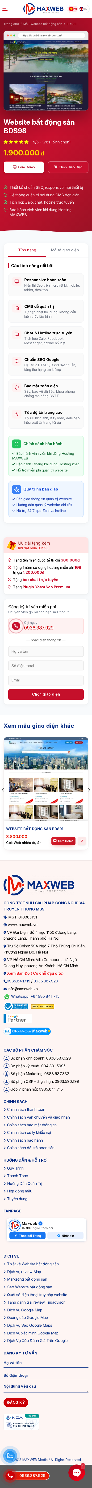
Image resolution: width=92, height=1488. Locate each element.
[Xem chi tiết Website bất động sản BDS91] (82, 841)
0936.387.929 (45, 981)
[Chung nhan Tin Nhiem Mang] (21, 1421)
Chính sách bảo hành (25, 1140)
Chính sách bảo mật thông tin (32, 1125)
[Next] (88, 799)
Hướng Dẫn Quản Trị (24, 1183)
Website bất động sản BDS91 (34, 829)
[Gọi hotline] (10, 1475)
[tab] (27, 250)
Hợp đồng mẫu (19, 1191)
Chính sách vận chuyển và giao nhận (38, 1117)
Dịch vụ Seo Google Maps (29, 1325)
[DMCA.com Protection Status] (42, 1006)
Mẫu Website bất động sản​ (42, 24)
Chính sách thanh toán (26, 1109)
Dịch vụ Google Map (24, 1310)
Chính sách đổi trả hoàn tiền (30, 1147)
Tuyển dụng (17, 1198)
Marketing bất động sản (27, 1279)
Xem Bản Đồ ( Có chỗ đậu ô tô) (35, 973)
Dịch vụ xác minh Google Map (33, 1333)
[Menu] (5, 9)
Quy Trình (15, 1168)
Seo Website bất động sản (29, 1287)
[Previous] (3, 799)
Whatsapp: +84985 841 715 (35, 996)
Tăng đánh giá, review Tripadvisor (36, 1302)
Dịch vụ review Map (24, 1271)
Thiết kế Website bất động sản (33, 1264)
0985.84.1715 (18, 981)
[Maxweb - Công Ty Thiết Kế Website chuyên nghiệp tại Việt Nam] (43, 9)
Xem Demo (66, 841)
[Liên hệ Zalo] (10, 1455)
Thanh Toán (17, 1175)
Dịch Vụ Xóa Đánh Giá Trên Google (37, 1340)
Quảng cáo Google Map (27, 1317)
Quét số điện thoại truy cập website (37, 1294)
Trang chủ (11, 24)
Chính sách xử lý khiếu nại (29, 1132)
